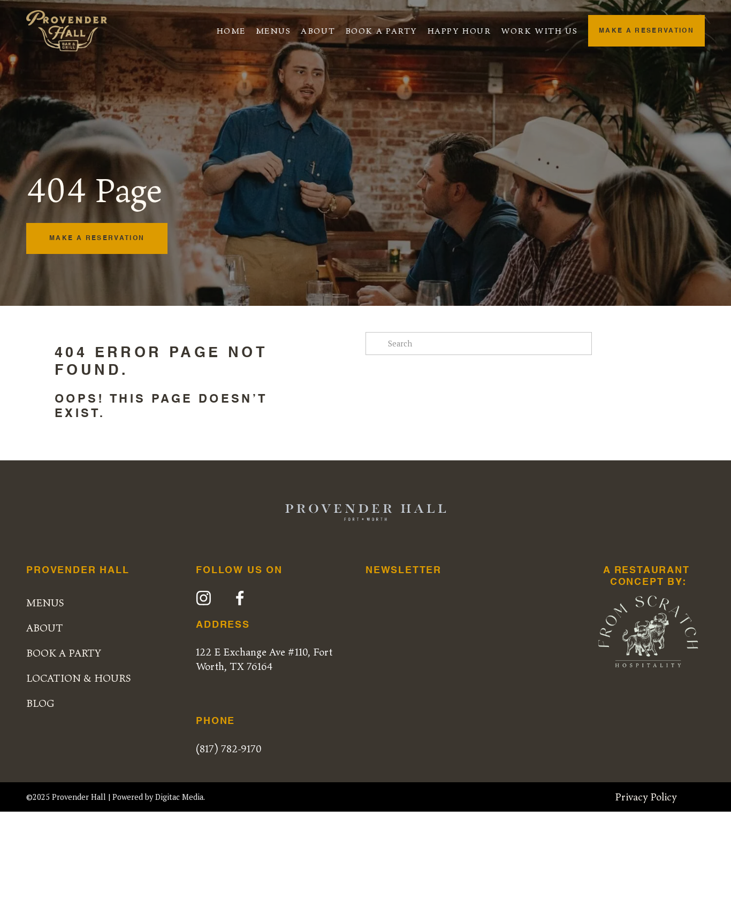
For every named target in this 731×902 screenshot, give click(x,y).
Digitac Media (179, 797)
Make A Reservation (646, 31)
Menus (273, 30)
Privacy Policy (645, 797)
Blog (40, 703)
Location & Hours (78, 678)
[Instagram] (203, 598)
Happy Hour (459, 30)
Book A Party (381, 30)
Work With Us (539, 30)
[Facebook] (240, 598)
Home (231, 30)
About (318, 30)
